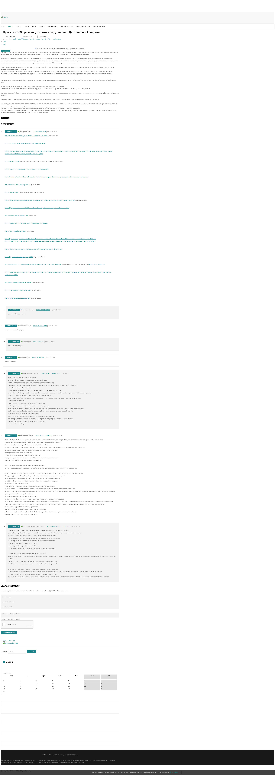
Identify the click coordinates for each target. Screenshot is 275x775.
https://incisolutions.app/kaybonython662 (18, 283)
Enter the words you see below (10, 619)
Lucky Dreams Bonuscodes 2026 (57, 526)
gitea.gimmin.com (39, 132)
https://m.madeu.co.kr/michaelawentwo (18, 143)
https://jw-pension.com (12, 161)
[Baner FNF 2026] (9, 641)
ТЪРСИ (31, 651)
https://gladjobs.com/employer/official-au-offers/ (21, 208)
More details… (174, 772)
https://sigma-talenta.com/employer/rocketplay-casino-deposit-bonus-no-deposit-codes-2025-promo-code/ (40, 200)
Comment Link (11, 131)
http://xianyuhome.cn (12, 192)
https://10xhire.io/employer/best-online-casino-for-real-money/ (25, 177)
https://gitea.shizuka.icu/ (40, 223)
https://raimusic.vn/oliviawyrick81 (16, 169)
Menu (2, 31)
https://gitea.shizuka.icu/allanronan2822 (18, 223)
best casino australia (43, 436)
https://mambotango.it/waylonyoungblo (18, 290)
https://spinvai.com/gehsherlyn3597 (16, 216)
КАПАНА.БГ (4, 651)
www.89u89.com (38, 357)
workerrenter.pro (43, 310)
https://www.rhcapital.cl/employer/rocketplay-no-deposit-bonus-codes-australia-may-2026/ (34, 272)
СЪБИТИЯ (6, 51)
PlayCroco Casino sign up (51, 373)
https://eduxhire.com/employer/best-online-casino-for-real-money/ (27, 136)
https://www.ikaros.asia (97, 264)
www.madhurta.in (40, 326)
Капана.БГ (12, 37)
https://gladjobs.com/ (56, 249)
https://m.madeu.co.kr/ (38, 143)
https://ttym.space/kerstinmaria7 (15, 231)
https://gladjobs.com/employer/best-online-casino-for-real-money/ (27, 249)
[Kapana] (4, 17)
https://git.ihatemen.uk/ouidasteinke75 (17, 298)
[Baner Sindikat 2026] (10, 643)
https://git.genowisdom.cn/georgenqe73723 (19, 257)
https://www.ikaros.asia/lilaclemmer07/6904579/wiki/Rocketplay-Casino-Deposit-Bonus (33, 264)
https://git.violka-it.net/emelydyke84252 (18, 185)
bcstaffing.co (38, 342)
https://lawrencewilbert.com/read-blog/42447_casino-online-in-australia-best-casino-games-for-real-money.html (41, 151)
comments (43, 37)
